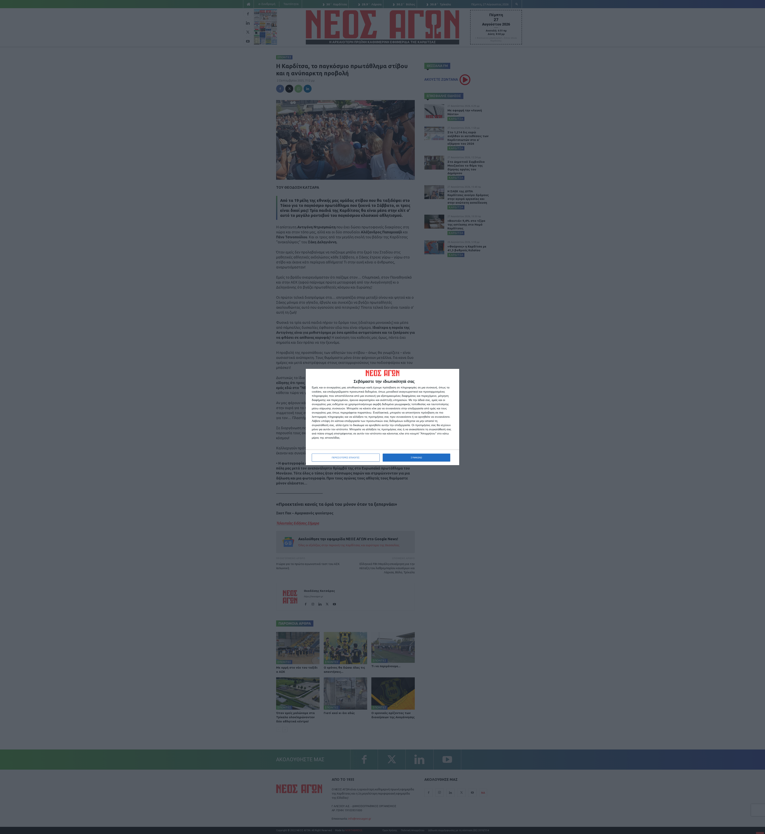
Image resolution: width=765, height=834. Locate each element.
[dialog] (382, 417)
